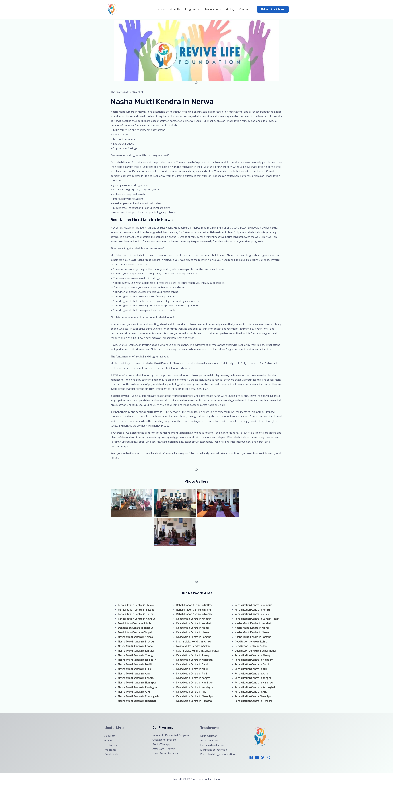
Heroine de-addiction (212, 745)
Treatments (211, 9)
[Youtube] (257, 757)
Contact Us (245, 9)
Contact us (110, 745)
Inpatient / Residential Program (170, 735)
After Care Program (163, 749)
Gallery (230, 9)
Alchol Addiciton (209, 740)
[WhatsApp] (268, 757)
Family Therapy (161, 744)
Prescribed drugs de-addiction (217, 754)
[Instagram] (262, 757)
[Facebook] (251, 757)
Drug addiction (208, 736)
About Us (174, 9)
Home (161, 9)
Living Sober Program (165, 753)
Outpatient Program (164, 739)
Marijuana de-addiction (213, 749)
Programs (191, 9)
